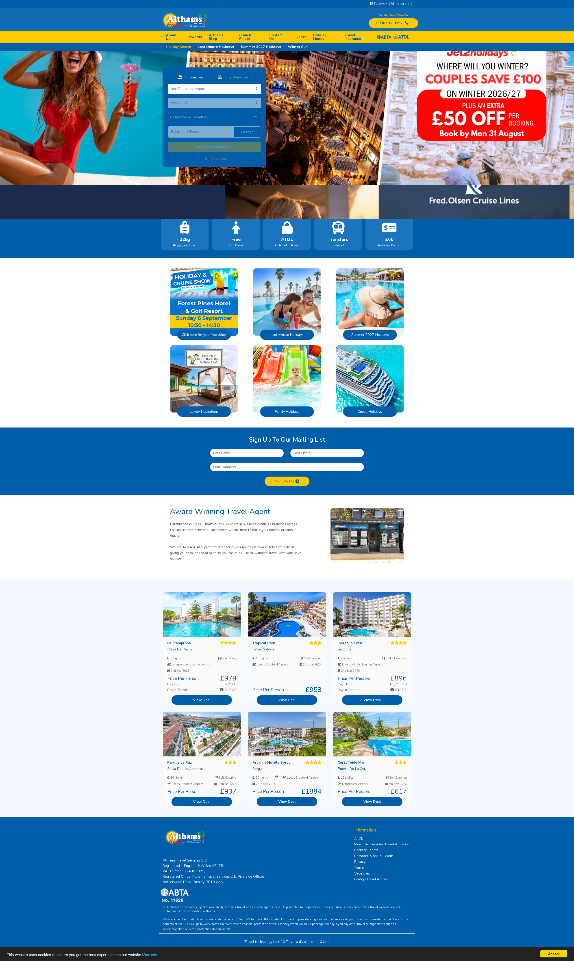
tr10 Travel (286, 941)
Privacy (359, 861)
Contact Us (276, 37)
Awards (195, 37)
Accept (554, 954)
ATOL (358, 838)
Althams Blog (216, 37)
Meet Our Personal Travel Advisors (381, 844)
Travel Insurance (353, 37)
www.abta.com (214, 924)
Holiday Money (319, 37)
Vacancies (362, 873)
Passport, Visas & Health (373, 855)
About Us (171, 37)
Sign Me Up (284, 481)
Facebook (380, 4)
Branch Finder (245, 37)
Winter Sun (298, 46)
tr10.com (322, 941)
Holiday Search (178, 46)
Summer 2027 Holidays (261, 46)
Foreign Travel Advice (371, 879)
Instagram (402, 4)
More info (149, 954)
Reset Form (218, 159)
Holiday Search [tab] (196, 77)
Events (300, 37)
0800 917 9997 (389, 23)
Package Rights (366, 850)
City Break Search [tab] (238, 77)
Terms (359, 867)
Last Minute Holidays (216, 46)
